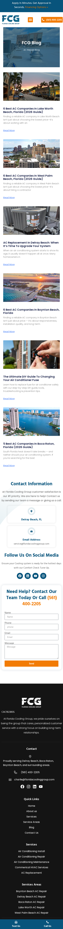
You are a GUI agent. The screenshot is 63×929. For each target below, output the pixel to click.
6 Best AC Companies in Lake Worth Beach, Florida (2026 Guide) (28, 110)
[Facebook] (20, 576)
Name (8, 612)
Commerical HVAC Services (31, 867)
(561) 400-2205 (30, 772)
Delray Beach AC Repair (31, 896)
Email (7, 633)
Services (31, 816)
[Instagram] (43, 576)
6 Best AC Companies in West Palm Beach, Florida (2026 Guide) (28, 177)
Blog (31, 827)
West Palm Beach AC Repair (31, 913)
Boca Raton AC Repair (31, 902)
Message (9, 643)
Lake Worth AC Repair (31, 907)
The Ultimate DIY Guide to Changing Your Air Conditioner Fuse (29, 378)
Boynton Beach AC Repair (31, 891)
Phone (8, 622)
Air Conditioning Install (31, 851)
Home (31, 806)
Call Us (47, 926)
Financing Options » (37, 7)
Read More (9, 130)
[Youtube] (35, 576)
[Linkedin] (28, 576)
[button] (30, 19)
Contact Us (31, 833)
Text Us (16, 926)
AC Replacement (31, 873)
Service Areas (31, 822)
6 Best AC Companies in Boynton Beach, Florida (31, 311)
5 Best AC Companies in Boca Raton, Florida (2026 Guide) (29, 445)
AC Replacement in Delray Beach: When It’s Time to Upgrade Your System (31, 244)
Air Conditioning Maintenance (31, 862)
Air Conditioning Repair (31, 856)
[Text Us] (16, 922)
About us (31, 811)
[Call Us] (47, 922)
